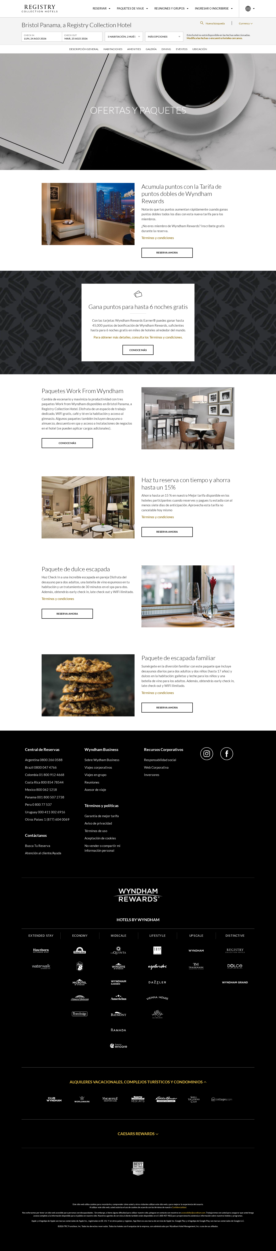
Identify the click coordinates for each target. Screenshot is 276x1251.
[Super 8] (80, 967)
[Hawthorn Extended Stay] (41, 951)
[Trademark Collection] (196, 967)
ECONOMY (80, 935)
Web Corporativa (156, 767)
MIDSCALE (118, 935)
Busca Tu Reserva (37, 846)
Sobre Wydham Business (102, 760)
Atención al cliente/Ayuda (43, 853)
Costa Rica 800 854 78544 (44, 782)
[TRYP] (157, 951)
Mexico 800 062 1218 (41, 790)
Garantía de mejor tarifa (102, 816)
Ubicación (199, 49)
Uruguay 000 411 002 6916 (45, 812)
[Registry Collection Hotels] (235, 951)
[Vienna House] (157, 999)
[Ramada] (119, 1030)
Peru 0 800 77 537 (38, 804)
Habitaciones (113, 49)
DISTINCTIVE (235, 935)
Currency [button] (244, 23)
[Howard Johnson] (80, 999)
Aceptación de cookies (100, 838)
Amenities (134, 49)
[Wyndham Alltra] (157, 1015)
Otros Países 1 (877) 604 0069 (47, 819)
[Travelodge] (80, 1015)
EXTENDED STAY (40, 935)
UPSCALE (196, 935)
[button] (138, 1082)
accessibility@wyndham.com (193, 1213)
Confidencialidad (179, 1207)
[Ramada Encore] (119, 1046)
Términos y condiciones (157, 238)
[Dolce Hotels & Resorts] (235, 967)
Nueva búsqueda (215, 23)
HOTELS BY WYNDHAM (138, 919)
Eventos (181, 49)
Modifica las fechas (197, 38)
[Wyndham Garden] (119, 983)
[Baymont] (119, 1015)
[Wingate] (119, 967)
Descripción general (84, 49)
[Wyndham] (196, 951)
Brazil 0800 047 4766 (41, 767)
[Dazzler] (157, 983)
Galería (151, 49)
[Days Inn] (80, 951)
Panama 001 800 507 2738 (44, 797)
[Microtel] (80, 983)
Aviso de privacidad (98, 823)
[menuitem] (101, 8)
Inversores (151, 775)
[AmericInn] (119, 999)
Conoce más (138, 350)
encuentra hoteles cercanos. (226, 38)
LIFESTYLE (157, 935)
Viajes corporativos (98, 767)
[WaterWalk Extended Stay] (41, 967)
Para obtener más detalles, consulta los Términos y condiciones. (138, 337)
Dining (166, 49)
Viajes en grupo (95, 775)
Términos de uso (96, 831)
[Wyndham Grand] (235, 983)
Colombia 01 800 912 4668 (44, 775)
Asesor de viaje (95, 790)
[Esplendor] (157, 967)
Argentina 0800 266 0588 (44, 760)
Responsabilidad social (160, 760)
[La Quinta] (119, 951)
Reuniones (92, 782)
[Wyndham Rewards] (138, 895)
